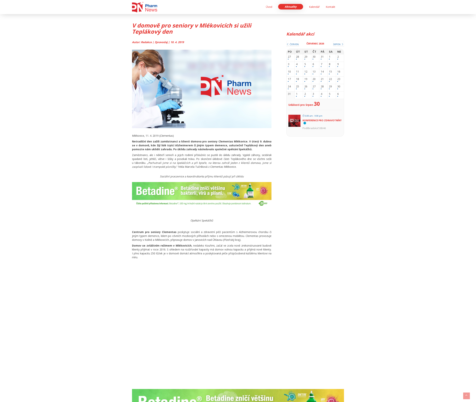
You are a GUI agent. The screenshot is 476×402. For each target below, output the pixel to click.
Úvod (269, 7)
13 (314, 71)
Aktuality (291, 6)
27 (289, 56)
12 (305, 71)
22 (330, 79)
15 (330, 71)
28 (297, 56)
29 (305, 56)
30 (314, 56)
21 (322, 79)
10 (289, 71)
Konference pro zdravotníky (322, 120)
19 (305, 79)
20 (314, 79)
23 (338, 79)
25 (297, 86)
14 (322, 71)
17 (289, 79)
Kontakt (330, 7)
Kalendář (314, 7)
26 (305, 86)
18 (297, 79)
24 (289, 86)
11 (297, 71)
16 (338, 71)
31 (322, 56)
